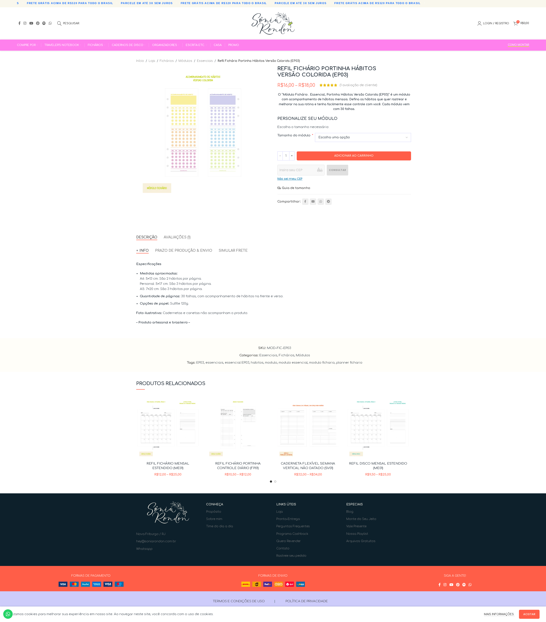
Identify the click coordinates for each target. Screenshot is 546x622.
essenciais (214, 362)
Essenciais (205, 61)
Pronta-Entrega (288, 519)
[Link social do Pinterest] (38, 23)
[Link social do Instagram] (25, 23)
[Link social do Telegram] (328, 201)
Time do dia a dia (219, 526)
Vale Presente (356, 526)
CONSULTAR (337, 170)
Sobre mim (214, 519)
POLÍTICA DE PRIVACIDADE (307, 601)
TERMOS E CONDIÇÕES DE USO (239, 601)
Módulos (185, 61)
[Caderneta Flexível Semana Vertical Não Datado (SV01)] (308, 427)
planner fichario (349, 362)
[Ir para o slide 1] (271, 481)
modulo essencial (293, 362)
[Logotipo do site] (273, 23)
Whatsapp (144, 548)
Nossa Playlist (357, 533)
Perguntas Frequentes (293, 526)
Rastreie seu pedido (291, 555)
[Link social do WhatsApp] (50, 23)
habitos (257, 362)
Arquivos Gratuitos (360, 541)
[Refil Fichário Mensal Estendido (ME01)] (168, 427)
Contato (282, 548)
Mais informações (499, 614)
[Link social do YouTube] (31, 23)
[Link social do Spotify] (44, 23)
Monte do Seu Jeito (361, 519)
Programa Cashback (292, 533)
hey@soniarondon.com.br (156, 541)
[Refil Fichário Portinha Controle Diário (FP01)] (238, 427)
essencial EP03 (237, 362)
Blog (349, 511)
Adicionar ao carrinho (354, 155)
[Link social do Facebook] (19, 23)
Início (140, 61)
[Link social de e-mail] (313, 201)
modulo (271, 362)
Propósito (213, 511)
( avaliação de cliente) (358, 85)
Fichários (167, 61)
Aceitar (529, 614)
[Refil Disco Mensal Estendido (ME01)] (378, 427)
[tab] (146, 237)
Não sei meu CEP (289, 179)
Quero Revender (288, 541)
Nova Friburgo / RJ (150, 534)
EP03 (200, 362)
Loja (152, 61)
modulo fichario (322, 362)
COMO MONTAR (518, 44)
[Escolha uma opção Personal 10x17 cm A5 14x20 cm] (363, 137)
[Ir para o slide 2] (275, 481)
